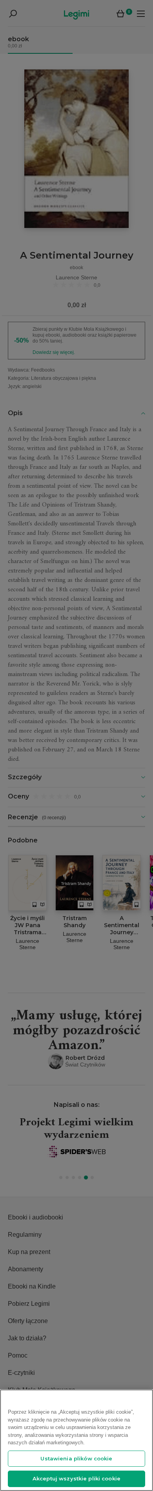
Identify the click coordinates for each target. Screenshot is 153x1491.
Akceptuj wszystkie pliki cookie (76, 1478)
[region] (76, 1440)
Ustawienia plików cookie (76, 1458)
